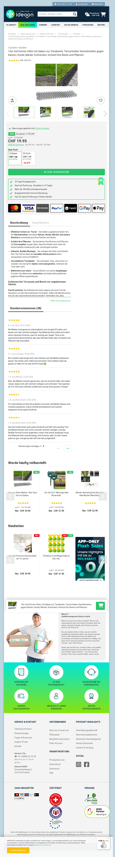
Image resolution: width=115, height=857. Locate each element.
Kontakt (17, 746)
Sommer (43, 25)
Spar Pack (13, 150)
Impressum (54, 769)
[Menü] (108, 839)
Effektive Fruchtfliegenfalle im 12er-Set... (56, 557)
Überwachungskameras (86, 735)
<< (58, 448)
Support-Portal (21, 742)
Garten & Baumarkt (84, 743)
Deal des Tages (27, 25)
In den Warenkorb (56, 172)
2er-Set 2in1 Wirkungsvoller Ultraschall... (56, 493)
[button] (105, 114)
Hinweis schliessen (18, 850)
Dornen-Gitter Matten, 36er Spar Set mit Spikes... (23, 493)
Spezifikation (40, 222)
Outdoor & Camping (84, 748)
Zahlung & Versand (22, 729)
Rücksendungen (21, 733)
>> (67, 448)
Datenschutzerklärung (42, 845)
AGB (51, 773)
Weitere (101, 25)
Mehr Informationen (60, 301)
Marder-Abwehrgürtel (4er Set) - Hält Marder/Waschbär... (90, 493)
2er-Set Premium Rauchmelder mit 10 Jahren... (23, 557)
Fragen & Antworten (23, 738)
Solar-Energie (71, 25)
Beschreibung (19, 222)
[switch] (103, 846)
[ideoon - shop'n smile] (19, 14)
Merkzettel (98, 4)
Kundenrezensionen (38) (25, 308)
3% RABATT (11, 25)
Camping (55, 25)
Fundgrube (87, 25)
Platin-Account (56, 743)
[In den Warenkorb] (100, 606)
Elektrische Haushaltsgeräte (88, 739)
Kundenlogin (82, 4)
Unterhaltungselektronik (86, 730)
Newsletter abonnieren (59, 739)
